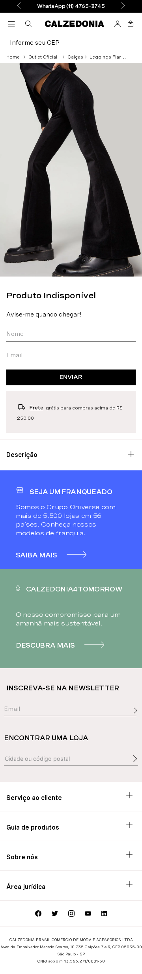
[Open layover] (137, 719)
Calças (75, 57)
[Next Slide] (123, 6)
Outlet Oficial (42, 57)
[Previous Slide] (19, 6)
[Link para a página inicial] (13, 57)
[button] (30, 23)
